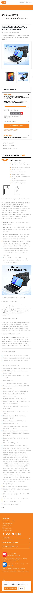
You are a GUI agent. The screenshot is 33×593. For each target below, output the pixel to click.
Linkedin (13, 534)
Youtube (9, 534)
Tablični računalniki (17, 18)
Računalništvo (10, 15)
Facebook (3, 534)
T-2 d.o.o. (6, 518)
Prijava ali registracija (25, 2)
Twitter (7, 534)
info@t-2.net (8, 528)
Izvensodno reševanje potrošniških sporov (16, 571)
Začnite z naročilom (16, 125)
